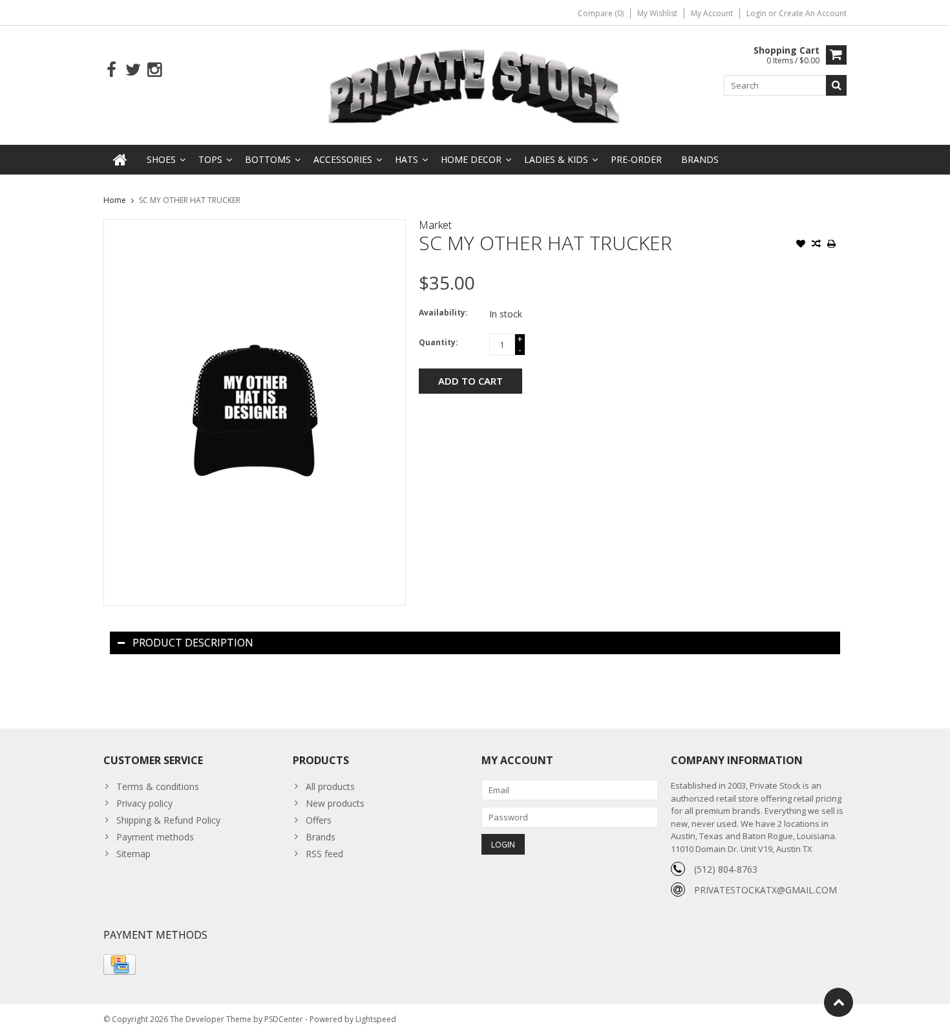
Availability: (443, 312)
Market (435, 225)
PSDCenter (283, 1019)
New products (335, 803)
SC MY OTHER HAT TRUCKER (189, 200)
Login (757, 13)
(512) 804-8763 (725, 869)
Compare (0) (601, 13)
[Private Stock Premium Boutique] (475, 84)
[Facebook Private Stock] (111, 70)
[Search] (836, 85)
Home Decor (471, 159)
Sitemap (133, 854)
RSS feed (324, 854)
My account (712, 13)
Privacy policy (144, 803)
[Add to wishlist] (801, 245)
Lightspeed (375, 1019)
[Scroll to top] (838, 1002)
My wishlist (657, 13)
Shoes (161, 159)
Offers (319, 820)
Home (114, 200)
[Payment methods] (119, 964)
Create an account (813, 13)
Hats (406, 159)
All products (330, 786)
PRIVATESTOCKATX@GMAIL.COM (765, 890)
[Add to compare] (816, 245)
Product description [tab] (192, 642)
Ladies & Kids (556, 159)
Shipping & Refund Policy (168, 820)
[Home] (120, 159)
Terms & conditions (157, 786)
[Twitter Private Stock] (133, 70)
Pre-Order (636, 159)
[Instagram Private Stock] (154, 70)
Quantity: (438, 342)
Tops (210, 159)
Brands (700, 159)
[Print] (832, 245)
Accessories (342, 159)
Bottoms (268, 159)
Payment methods (155, 837)
